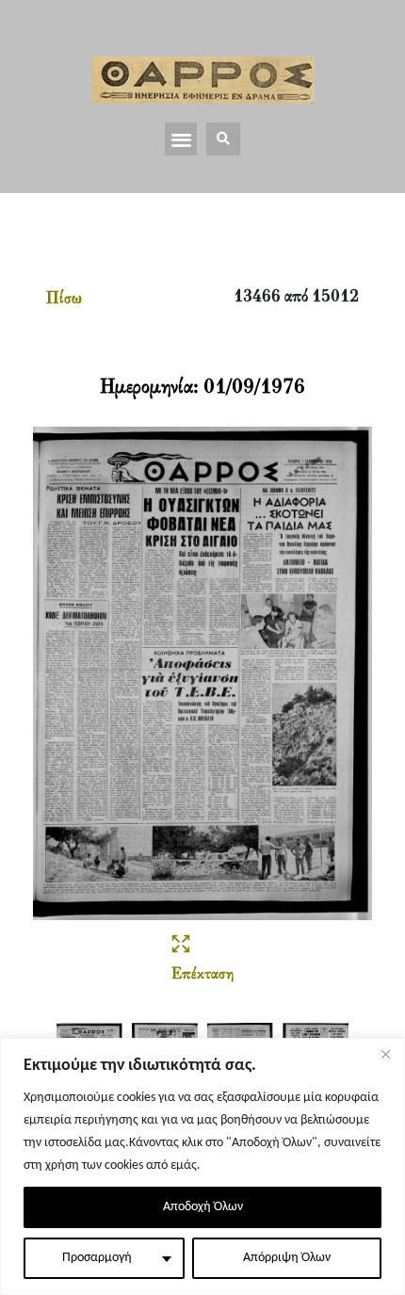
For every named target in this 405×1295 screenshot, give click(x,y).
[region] (202, 1166)
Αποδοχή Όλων (203, 1207)
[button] (181, 138)
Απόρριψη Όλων (287, 1258)
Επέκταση (202, 974)
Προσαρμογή (97, 1258)
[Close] (385, 1054)
